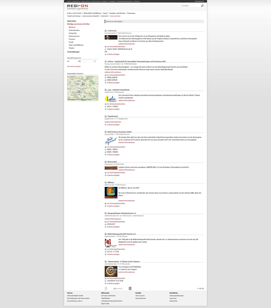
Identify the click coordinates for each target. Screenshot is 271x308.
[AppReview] (113, 116)
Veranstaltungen (73, 52)
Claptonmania (113, 261)
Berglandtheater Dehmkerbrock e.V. (122, 213)
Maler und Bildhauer (76, 45)
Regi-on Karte (86, 1)
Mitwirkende (82, 99)
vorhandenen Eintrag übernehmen (111, 301)
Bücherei (72, 27)
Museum (72, 39)
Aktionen (137, 1)
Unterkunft (104, 16)
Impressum (173, 298)
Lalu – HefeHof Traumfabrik (118, 89)
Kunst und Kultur (115, 16)
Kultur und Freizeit (74, 13)
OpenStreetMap (73, 99)
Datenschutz (173, 301)
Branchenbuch (96, 1)
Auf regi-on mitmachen (108, 295)
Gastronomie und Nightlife (91, 16)
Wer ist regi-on (140, 295)
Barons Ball (112, 161)
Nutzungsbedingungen (177, 295)
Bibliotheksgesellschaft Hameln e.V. (122, 234)
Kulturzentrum (74, 36)
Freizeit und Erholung (73, 16)
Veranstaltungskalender (125, 1)
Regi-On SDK (105, 303)
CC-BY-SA (88, 99)
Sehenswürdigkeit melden (75, 295)
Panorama (131, 13)
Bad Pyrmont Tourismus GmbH (120, 132)
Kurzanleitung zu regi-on (74, 301)
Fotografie (73, 33)
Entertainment (74, 30)
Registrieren (76, 1)
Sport (105, 13)
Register (105, 1)
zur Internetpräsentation (116, 46)
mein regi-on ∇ (199, 1)
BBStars (111, 182)
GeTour (110, 61)
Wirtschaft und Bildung (92, 13)
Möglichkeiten (105, 298)
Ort (68, 61)
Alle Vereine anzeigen (74, 66)
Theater (71, 48)
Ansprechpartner (141, 298)
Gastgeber (112, 1)
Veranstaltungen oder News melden (78, 298)
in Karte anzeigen (113, 54)
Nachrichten (71, 21)
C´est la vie (112, 30)
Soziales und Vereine (117, 13)
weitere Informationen (126, 44)
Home (69, 1)
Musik (71, 42)
